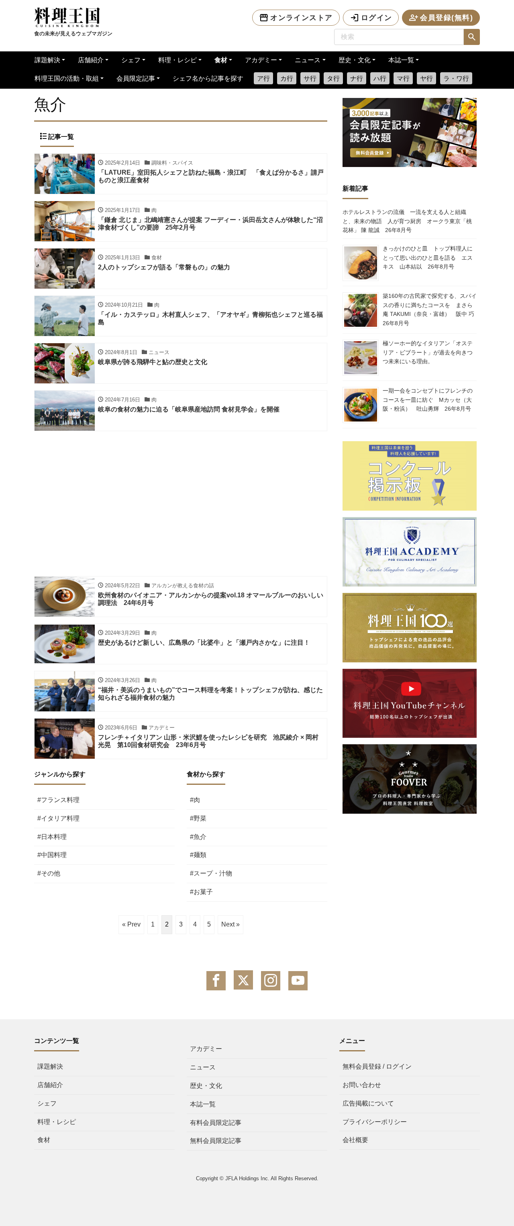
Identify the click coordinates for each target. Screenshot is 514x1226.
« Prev (131, 924)
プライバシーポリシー (375, 1121)
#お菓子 (201, 891)
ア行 (263, 78)
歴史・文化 (355, 60)
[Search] (472, 37)
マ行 (403, 78)
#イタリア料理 (58, 818)
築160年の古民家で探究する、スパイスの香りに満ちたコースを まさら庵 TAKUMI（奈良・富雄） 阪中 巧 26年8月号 (431, 309)
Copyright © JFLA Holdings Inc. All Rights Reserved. (257, 1178)
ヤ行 (426, 78)
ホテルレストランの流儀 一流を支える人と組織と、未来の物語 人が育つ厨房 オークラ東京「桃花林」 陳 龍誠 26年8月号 (407, 221)
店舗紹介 (91, 60)
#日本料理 (52, 836)
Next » (230, 924)
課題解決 (47, 60)
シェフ (131, 60)
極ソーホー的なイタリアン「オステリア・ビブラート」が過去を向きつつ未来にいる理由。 (428, 352)
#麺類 (198, 854)
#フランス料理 (58, 799)
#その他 (48, 873)
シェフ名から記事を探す (208, 78)
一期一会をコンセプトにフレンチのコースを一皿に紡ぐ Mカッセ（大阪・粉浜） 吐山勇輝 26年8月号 (428, 399)
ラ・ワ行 (456, 78)
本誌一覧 (401, 60)
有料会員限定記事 (215, 1122)
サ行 (310, 78)
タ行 (333, 78)
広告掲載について (368, 1103)
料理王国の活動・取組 (67, 78)
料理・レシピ (177, 60)
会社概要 (355, 1139)
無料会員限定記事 (215, 1140)
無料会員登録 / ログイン (377, 1066)
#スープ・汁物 (211, 873)
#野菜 (198, 818)
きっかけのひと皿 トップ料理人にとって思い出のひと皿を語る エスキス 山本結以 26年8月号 (428, 257)
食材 (220, 60)
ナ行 (356, 78)
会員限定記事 (135, 78)
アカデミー (261, 60)
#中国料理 (52, 854)
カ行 (286, 78)
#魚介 (198, 836)
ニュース (307, 60)
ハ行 (379, 78)
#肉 (195, 799)
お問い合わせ (362, 1084)
